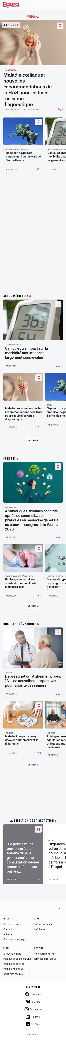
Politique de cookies (13, 963)
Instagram (36, 1009)
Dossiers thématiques (19, 624)
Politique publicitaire (14, 968)
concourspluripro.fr (44, 953)
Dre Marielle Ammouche (31, 109)
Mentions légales (12, 953)
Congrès (9, 458)
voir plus (33, 440)
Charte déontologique (14, 939)
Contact (7, 929)
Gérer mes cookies (13, 973)
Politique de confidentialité (17, 958)
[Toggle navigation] (61, 5)
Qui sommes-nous (13, 924)
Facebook (36, 994)
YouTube (35, 1024)
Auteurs (7, 934)
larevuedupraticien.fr (45, 958)
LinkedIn (35, 1016)
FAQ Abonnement (43, 924)
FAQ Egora (40, 929)
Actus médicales (16, 296)
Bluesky (36, 1001)
